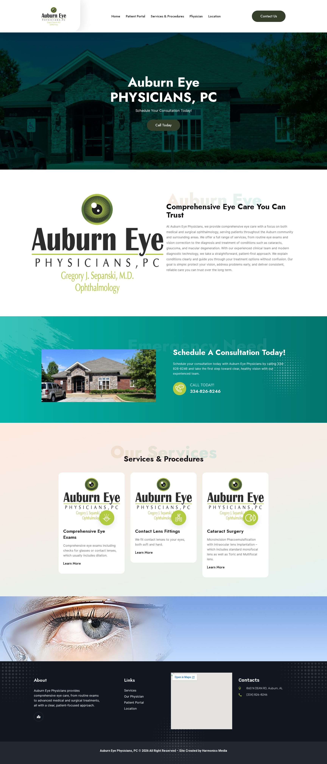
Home (115, 16)
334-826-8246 (205, 391)
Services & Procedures (167, 16)
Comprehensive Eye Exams (84, 534)
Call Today (163, 125)
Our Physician (134, 696)
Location (214, 16)
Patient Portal (135, 16)
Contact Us (268, 16)
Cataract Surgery (225, 531)
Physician (196, 16)
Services (130, 690)
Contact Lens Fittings (157, 531)
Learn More (72, 563)
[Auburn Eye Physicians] (53, 16)
